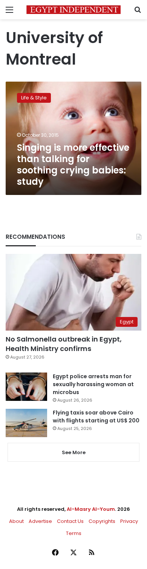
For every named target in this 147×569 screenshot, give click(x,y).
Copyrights (102, 521)
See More (74, 452)
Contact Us (70, 521)
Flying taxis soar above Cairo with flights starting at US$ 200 (96, 416)
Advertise (40, 521)
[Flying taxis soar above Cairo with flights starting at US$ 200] (26, 423)
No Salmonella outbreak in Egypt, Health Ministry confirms (64, 343)
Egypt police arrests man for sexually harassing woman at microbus (93, 384)
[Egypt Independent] (73, 9)
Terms (73, 533)
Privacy (129, 521)
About (16, 521)
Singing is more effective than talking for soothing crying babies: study (73, 164)
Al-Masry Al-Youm (91, 509)
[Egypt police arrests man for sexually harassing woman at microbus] (26, 387)
